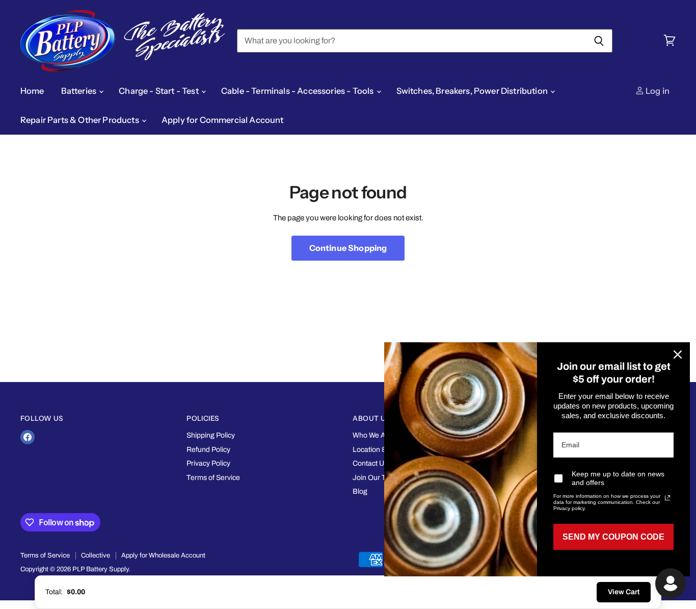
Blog (360, 491)
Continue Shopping (348, 248)
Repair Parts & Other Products (80, 120)
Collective (95, 555)
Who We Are (372, 435)
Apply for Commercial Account (223, 120)
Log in (657, 91)
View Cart (623, 592)
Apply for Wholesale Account (163, 555)
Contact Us (370, 463)
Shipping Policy (210, 435)
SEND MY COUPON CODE (613, 536)
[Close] (677, 354)
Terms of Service (213, 477)
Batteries (79, 91)
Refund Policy (208, 449)
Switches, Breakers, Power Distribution (472, 91)
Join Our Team (376, 477)
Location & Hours (380, 449)
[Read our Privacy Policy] (667, 498)
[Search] (598, 41)
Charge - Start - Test (159, 91)
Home (32, 91)
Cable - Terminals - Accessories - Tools (298, 91)
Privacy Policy (208, 463)
